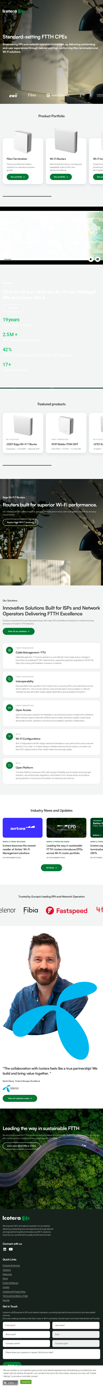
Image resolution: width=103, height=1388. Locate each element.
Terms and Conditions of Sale (15, 1296)
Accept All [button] (26, 1382)
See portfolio (16, 177)
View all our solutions (17, 631)
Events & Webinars (10, 1283)
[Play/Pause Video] (97, 259)
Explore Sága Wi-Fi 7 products (20, 522)
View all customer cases (18, 1098)
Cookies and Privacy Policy (14, 1292)
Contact (6, 1287)
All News (50, 868)
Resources (7, 1274)
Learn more (13, 308)
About (5, 1278)
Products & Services (11, 1265)
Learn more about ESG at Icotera (21, 1146)
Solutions (7, 1270)
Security (6, 1300)
